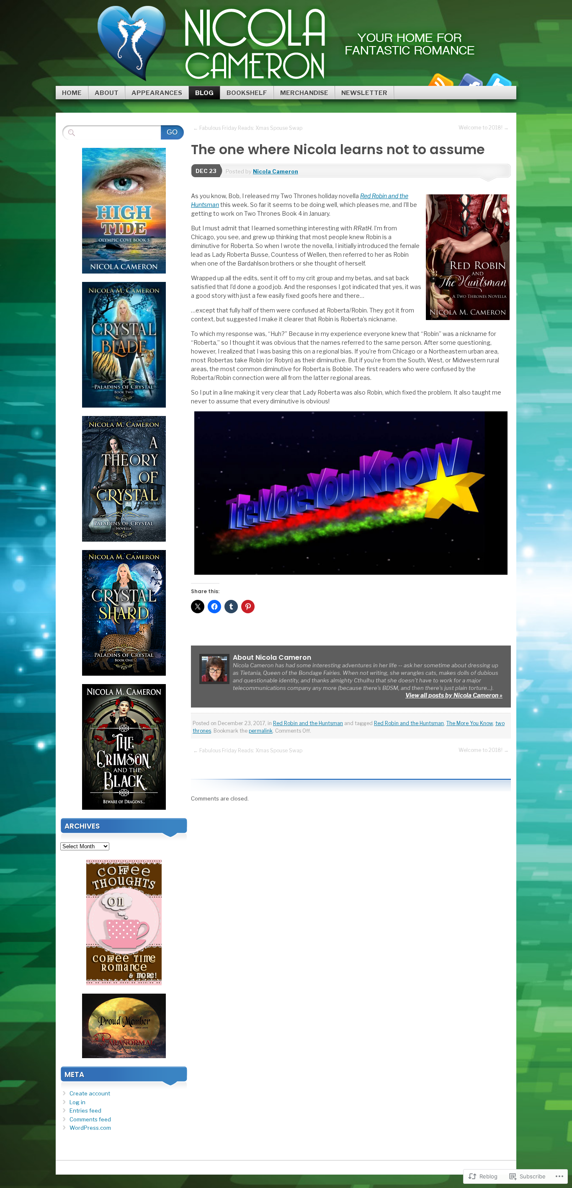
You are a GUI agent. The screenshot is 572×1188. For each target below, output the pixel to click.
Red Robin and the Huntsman (308, 723)
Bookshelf (247, 93)
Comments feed (90, 1119)
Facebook (469, 82)
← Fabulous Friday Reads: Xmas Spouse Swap (247, 128)
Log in (77, 1102)
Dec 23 (206, 171)
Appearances (156, 93)
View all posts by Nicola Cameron (453, 695)
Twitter (498, 82)
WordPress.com (90, 1127)
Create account (90, 1093)
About (107, 93)
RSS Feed (440, 82)
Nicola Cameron (275, 171)
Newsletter (364, 93)
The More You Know (469, 723)
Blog (204, 93)
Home (72, 93)
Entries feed (85, 1110)
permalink (261, 731)
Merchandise (304, 93)
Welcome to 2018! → (484, 127)
